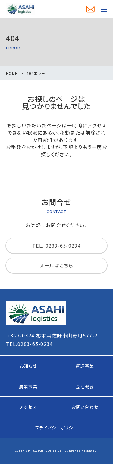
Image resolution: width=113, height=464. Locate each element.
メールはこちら (57, 265)
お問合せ (90, 9)
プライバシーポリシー (56, 428)
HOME (11, 73)
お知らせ (28, 366)
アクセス (28, 407)
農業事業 (28, 386)
